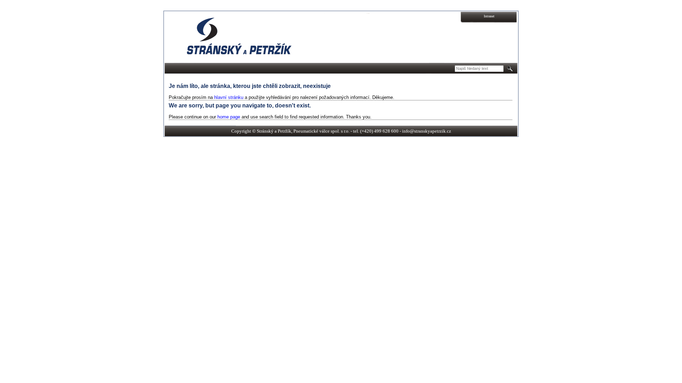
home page (228, 117)
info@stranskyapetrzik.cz (426, 131)
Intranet (489, 16)
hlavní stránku (228, 97)
